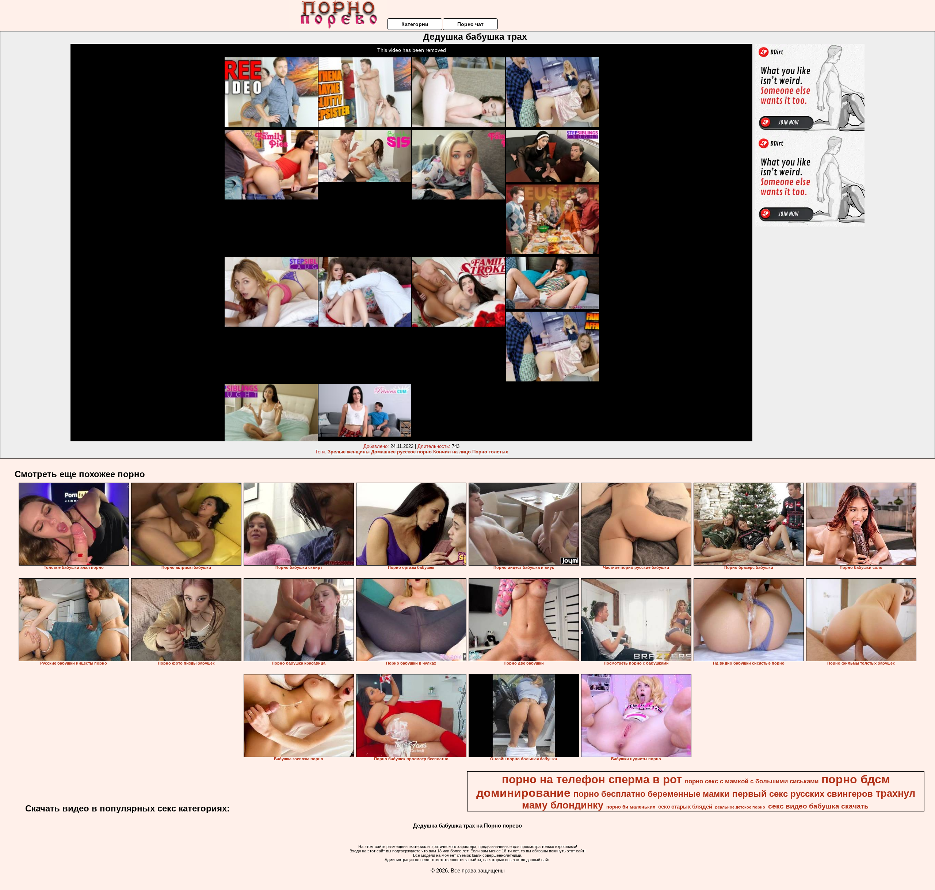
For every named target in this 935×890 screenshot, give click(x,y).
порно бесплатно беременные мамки (651, 794)
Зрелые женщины (349, 451)
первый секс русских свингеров (802, 794)
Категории (414, 24)
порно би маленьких (630, 807)
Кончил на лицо (452, 451)
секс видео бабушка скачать (818, 806)
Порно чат (470, 24)
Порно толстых (490, 451)
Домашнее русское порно (401, 451)
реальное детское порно (740, 807)
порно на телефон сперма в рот (592, 779)
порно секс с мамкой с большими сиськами (751, 781)
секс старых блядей (685, 807)
